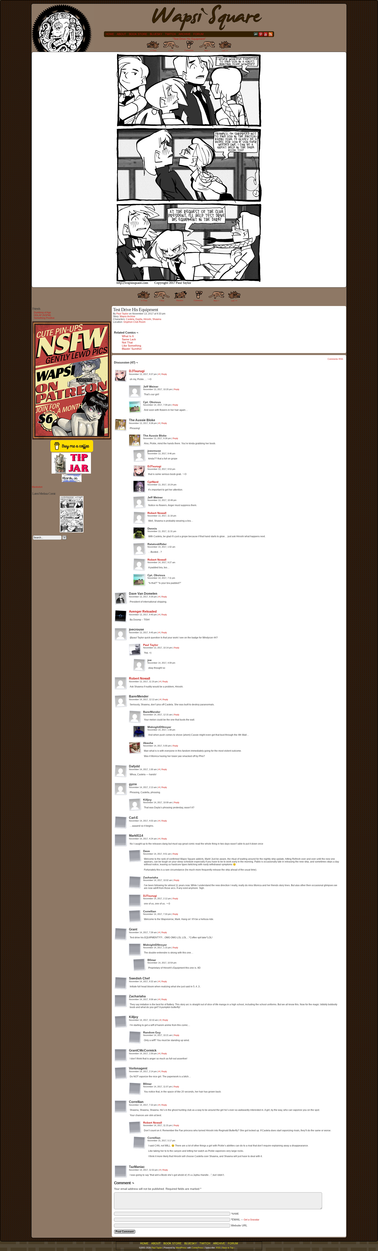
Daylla (138, 319)
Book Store (138, 34)
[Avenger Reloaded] (120, 621)
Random (179, 300)
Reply (164, 374)
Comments (189, 47)
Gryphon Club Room (134, 322)
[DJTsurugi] (120, 381)
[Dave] (135, 855)
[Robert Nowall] (139, 523)
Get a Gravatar (251, 1219)
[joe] (139, 664)
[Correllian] (135, 916)
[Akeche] (135, 747)
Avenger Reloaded (143, 611)
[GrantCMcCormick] (120, 1055)
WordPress (181, 1247)
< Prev (171, 51)
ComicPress (197, 1247)
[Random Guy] (135, 1037)
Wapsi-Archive (127, 316)
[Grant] (120, 934)
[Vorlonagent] (120, 1073)
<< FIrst (144, 301)
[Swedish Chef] (120, 983)
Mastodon (37, 487)
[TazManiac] (120, 1171)
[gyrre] (120, 789)
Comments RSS (335, 359)
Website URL (239, 1225)
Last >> (225, 51)
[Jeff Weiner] (135, 391)
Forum (198, 34)
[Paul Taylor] (135, 655)
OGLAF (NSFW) (42, 315)
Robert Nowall (156, 513)
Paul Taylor (122, 313)
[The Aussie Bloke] (120, 424)
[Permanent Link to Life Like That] (71, 531)
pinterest (260, 34)
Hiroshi (147, 319)
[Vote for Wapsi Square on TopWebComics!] (72, 481)
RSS (270, 34)
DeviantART (255, 34)
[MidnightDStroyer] (139, 731)
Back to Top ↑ (228, 1247)
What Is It (128, 336)
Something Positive (44, 318)
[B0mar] (139, 964)
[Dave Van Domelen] (120, 598)
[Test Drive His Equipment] (189, 284)
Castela (130, 319)
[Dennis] (139, 533)
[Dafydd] (120, 771)
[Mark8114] (120, 840)
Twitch (170, 34)
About (121, 34)
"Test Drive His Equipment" (189, 38)
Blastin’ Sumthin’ (132, 348)
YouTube (265, 34)
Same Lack (129, 339)
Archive (185, 34)
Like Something (131, 345)
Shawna (156, 319)
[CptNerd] (139, 491)
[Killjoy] (135, 804)
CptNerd (152, 481)
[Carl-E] (120, 822)
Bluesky (156, 34)
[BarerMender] (120, 701)
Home (110, 34)
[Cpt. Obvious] (135, 407)
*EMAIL (245, 1219)
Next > (207, 51)
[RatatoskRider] (139, 549)
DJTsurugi (137, 371)
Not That (127, 342)
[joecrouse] (139, 455)
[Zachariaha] (135, 882)
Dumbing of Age (42, 312)
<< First (153, 51)
